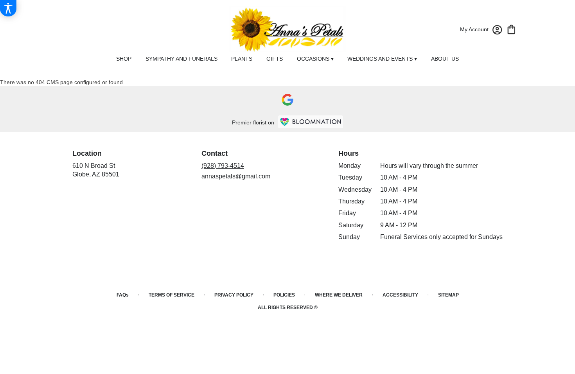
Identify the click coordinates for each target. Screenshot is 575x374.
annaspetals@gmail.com (235, 176)
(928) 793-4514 (222, 165)
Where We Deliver (339, 295)
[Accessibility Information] (8, 8)
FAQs (123, 295)
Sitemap (448, 295)
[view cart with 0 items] (511, 29)
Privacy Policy (233, 295)
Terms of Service (171, 295)
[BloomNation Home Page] (310, 121)
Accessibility (400, 295)
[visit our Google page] (287, 100)
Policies (284, 295)
